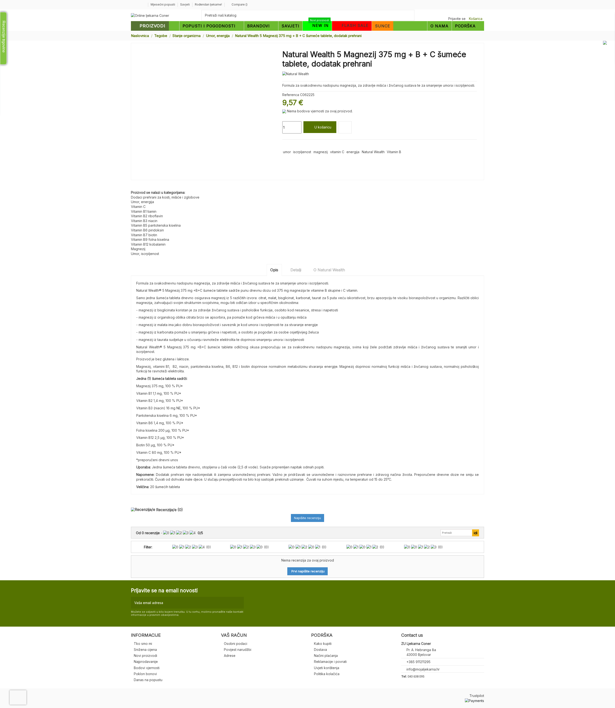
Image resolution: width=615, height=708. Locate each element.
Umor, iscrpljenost (145, 254)
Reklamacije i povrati (330, 662)
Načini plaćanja (326, 656)
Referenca (290, 95)
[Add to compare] (345, 127)
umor (287, 152)
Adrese (229, 656)
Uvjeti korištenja (326, 668)
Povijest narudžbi (237, 649)
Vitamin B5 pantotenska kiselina (156, 225)
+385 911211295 (418, 662)
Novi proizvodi (145, 656)
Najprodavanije (146, 662)
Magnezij (138, 249)
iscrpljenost (302, 152)
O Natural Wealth (329, 269)
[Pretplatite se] (239, 603)
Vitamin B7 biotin (144, 235)
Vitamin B (394, 152)
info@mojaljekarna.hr (423, 669)
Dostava (320, 649)
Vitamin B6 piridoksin (147, 230)
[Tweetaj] (290, 145)
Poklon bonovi (145, 674)
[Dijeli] (284, 145)
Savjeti (185, 4)
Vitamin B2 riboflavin (147, 216)
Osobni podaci (235, 643)
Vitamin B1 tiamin (143, 211)
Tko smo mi (143, 643)
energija (352, 152)
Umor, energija (142, 202)
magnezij (321, 152)
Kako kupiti (323, 643)
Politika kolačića (326, 674)
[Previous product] (477, 35)
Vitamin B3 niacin (144, 221)
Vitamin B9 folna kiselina (150, 239)
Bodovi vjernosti (147, 668)
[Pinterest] (296, 145)
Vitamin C (138, 207)
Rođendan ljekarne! (208, 4)
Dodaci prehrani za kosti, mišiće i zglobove (165, 197)
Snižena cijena (145, 649)
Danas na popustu (148, 680)
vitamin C (337, 152)
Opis (274, 269)
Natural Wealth (373, 152)
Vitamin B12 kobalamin (148, 244)
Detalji (295, 269)
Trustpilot (476, 696)
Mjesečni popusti (163, 4)
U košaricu (322, 127)
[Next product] (482, 35)
